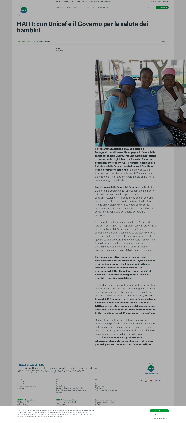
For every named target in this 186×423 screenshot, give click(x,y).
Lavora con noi (94, 2)
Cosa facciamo (72, 7)
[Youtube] (151, 381)
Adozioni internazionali (78, 2)
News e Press (103, 7)
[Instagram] (156, 381)
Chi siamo (59, 7)
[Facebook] (141, 381)
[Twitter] (146, 381)
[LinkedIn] (160, 381)
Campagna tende (62, 2)
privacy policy (57, 416)
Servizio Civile (106, 2)
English (153, 2)
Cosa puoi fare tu (88, 7)
